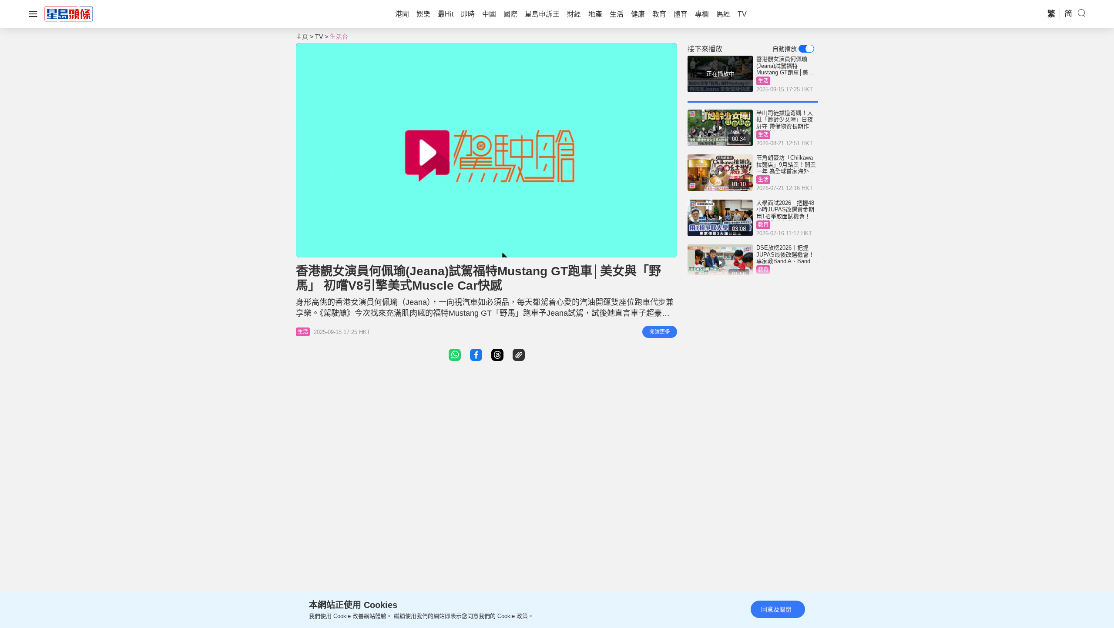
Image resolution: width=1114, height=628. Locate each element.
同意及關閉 (776, 609)
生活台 (339, 36)
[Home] (69, 13)
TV (319, 36)
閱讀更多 (659, 332)
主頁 (302, 36)
